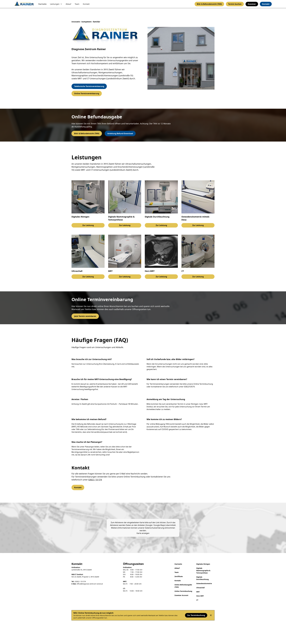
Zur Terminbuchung (196, 615)
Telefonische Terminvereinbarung (89, 86)
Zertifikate (179, 576)
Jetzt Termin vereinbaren (85, 316)
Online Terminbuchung (183, 591)
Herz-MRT (200, 596)
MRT (198, 592)
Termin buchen (235, 4)
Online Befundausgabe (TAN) (183, 586)
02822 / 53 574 (95, 479)
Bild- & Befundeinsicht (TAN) (209, 4)
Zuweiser (252, 4)
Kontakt (86, 4)
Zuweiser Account (181, 595)
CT (197, 600)
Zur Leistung (88, 225)
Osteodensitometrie (204, 583)
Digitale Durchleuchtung (202, 578)
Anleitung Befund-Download (120, 133)
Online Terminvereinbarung (86, 93)
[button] (56, 4)
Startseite (42, 4)
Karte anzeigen (143, 533)
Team (77, 4)
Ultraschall (200, 588)
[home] (24, 4)
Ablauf (68, 4)
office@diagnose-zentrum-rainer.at (87, 584)
